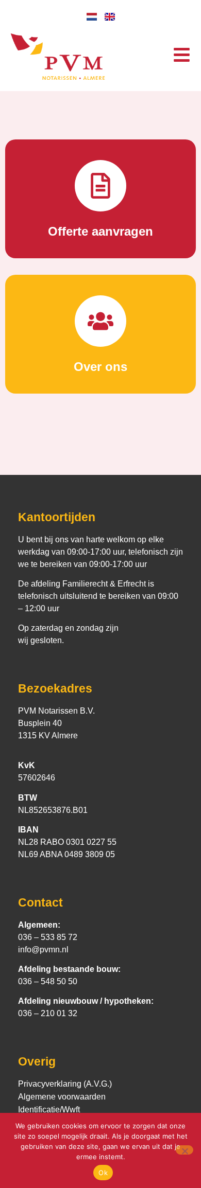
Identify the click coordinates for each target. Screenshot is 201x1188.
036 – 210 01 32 (47, 1013)
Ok (103, 1172)
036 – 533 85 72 (47, 937)
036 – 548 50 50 (47, 981)
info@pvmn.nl (43, 949)
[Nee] (184, 1150)
